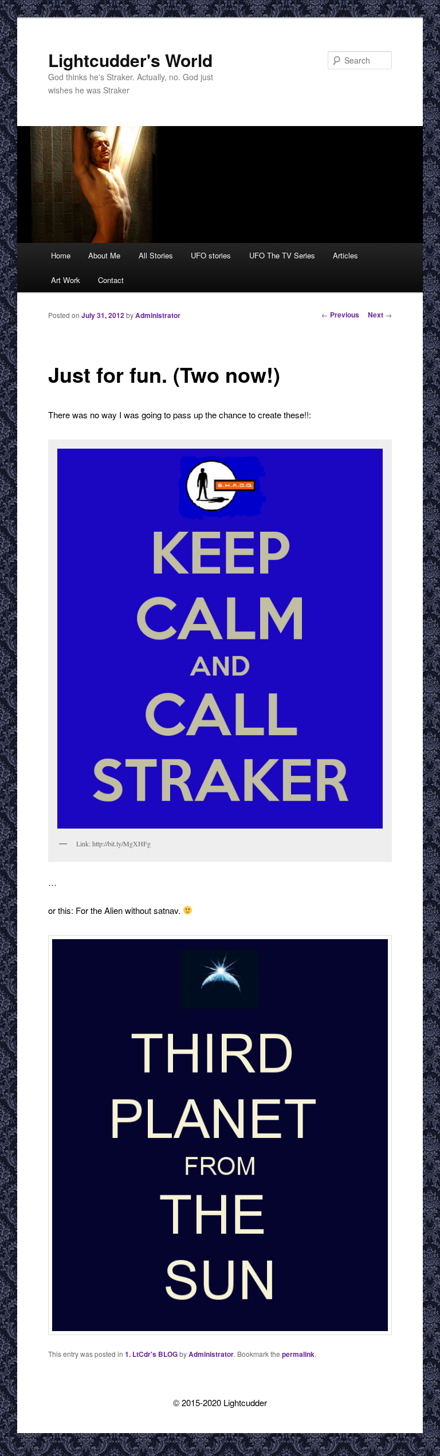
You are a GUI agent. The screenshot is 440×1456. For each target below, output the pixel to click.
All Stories (156, 255)
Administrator (157, 315)
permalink (298, 1354)
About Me (104, 255)
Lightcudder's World (130, 60)
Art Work (65, 279)
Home (60, 255)
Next (380, 314)
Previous (340, 314)
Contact (111, 279)
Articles (345, 255)
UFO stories (211, 255)
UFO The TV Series (282, 255)
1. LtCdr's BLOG (151, 1354)
